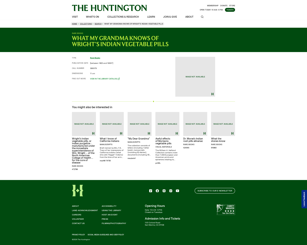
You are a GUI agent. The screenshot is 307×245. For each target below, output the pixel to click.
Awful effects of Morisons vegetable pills (163, 141)
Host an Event (110, 215)
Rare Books (95, 58)
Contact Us (78, 223)
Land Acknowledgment (85, 210)
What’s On (92, 16)
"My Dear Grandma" (139, 138)
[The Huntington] (109, 8)
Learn (151, 16)
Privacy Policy (78, 235)
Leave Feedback (304, 199)
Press (105, 219)
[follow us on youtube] (177, 191)
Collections (86, 24)
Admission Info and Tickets (162, 218)
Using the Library (111, 210)
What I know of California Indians (109, 139)
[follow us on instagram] (171, 191)
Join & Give (170, 16)
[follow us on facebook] (157, 191)
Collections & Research (123, 16)
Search (98, 24)
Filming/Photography (114, 223)
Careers (76, 215)
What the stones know (218, 139)
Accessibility (109, 206)
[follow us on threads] (164, 191)
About (189, 16)
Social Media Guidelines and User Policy (106, 235)
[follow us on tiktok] (151, 191)
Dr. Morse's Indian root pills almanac (193, 139)
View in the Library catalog (103, 79)
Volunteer (78, 219)
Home (74, 24)
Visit (75, 16)
